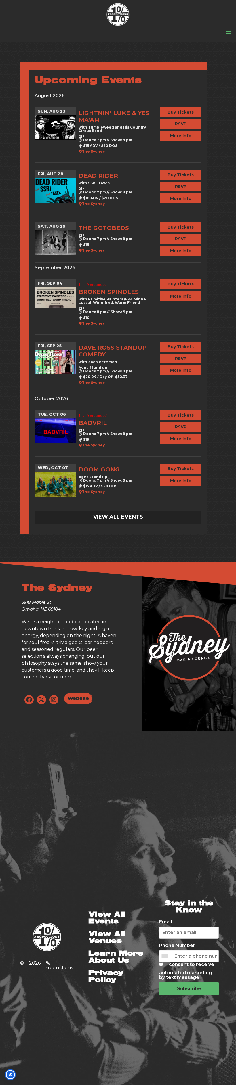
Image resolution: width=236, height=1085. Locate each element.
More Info (180, 135)
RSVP (180, 123)
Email (165, 922)
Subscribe (189, 988)
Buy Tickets (181, 112)
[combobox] (166, 956)
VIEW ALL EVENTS (118, 517)
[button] (228, 31)
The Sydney (93, 151)
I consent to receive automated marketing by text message (186, 971)
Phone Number (177, 945)
